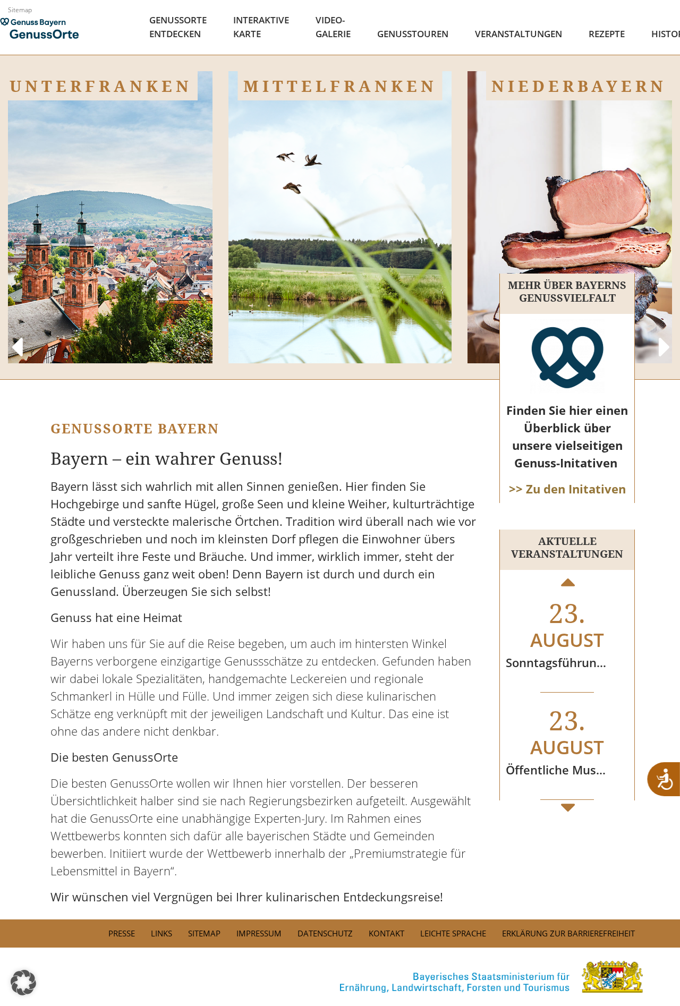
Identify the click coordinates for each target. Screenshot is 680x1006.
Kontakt (386, 933)
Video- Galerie (333, 27)
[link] (340, 977)
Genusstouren (412, 34)
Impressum (259, 933)
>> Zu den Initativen (567, 489)
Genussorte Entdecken (178, 27)
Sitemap (20, 9)
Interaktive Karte (261, 27)
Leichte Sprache (453, 933)
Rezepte (607, 34)
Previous (16, 336)
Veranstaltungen (518, 34)
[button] (23, 982)
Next (664, 336)
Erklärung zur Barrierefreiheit (568, 933)
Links (161, 933)
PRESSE (121, 933)
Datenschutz (325, 933)
